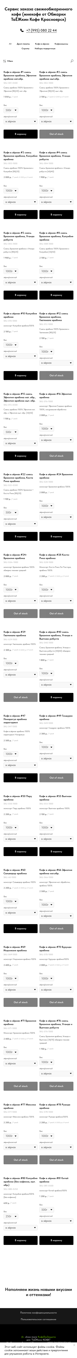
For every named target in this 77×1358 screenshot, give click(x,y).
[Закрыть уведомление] (74, 1345)
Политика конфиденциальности (38, 1312)
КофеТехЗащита (47, 1336)
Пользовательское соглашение (38, 1319)
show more (31, 1337)
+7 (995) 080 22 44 (41, 30)
